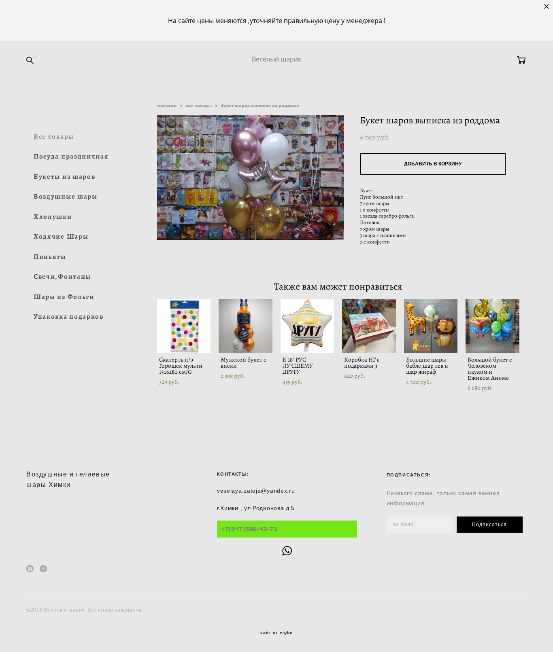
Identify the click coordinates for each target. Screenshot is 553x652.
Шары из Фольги (64, 296)
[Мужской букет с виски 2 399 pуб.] (245, 326)
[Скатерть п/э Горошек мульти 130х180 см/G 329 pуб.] (184, 326)
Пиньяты (50, 256)
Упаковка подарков (69, 316)
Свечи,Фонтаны (62, 276)
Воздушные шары (66, 196)
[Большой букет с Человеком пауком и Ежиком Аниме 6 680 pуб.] (492, 326)
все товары (199, 105)
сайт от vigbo (276, 633)
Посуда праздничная (71, 156)
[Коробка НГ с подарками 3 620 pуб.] (369, 326)
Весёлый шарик (276, 59)
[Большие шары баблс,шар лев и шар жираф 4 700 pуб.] (431, 326)
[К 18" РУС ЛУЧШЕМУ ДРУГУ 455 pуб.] (307, 326)
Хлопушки (53, 216)
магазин (167, 105)
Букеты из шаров (65, 176)
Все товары (54, 136)
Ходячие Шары (61, 236)
